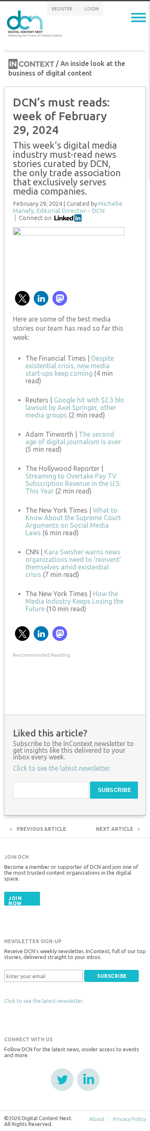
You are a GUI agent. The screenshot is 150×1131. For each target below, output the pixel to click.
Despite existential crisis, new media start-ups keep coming (69, 365)
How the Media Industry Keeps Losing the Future (74, 601)
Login (92, 8)
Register (62, 8)
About (97, 1119)
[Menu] (138, 17)
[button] (22, 298)
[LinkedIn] (88, 1079)
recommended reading (41, 655)
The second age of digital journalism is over (73, 437)
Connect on (35, 217)
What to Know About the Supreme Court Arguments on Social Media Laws (73, 521)
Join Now (15, 901)
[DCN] (35, 22)
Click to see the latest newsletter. (44, 1001)
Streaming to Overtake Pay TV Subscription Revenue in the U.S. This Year (73, 483)
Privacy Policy (129, 1119)
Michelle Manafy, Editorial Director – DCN (67, 207)
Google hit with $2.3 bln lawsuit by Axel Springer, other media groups (74, 407)
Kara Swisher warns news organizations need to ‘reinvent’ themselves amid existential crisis (73, 563)
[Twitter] (62, 1079)
